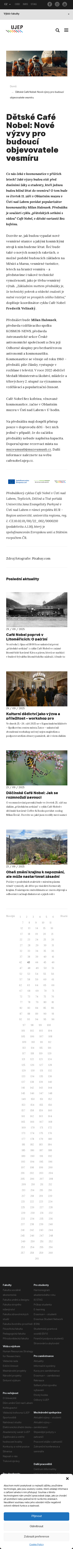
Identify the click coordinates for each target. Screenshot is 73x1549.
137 (23, 1082)
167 (41, 1121)
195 (41, 1161)
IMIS (25, 4)
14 (37, 928)
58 (29, 979)
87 (21, 1013)
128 (50, 1065)
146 (32, 1093)
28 (29, 945)
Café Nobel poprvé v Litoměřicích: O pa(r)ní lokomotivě (26, 639)
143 (41, 1087)
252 (51, 1241)
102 (32, 1030)
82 (21, 1008)
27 (21, 945)
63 (28, 985)
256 (51, 1247)
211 (41, 1184)
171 (41, 1127)
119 (40, 1053)
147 (41, 1093)
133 (23, 1076)
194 (32, 1161)
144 (50, 1087)
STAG (34, 4)
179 (41, 1139)
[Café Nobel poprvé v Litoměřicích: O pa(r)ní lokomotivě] (36, 609)
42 (20, 962)
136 (50, 1076)
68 (29, 990)
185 (23, 1150)
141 (23, 1087)
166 (32, 1121)
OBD (17, 4)
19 (36, 934)
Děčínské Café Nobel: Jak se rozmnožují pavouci (32, 795)
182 (32, 1144)
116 (49, 1047)
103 (41, 1030)
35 (44, 951)
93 (28, 1019)
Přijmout (36, 1516)
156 (50, 1104)
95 (44, 1019)
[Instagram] (57, 4)
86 (52, 1008)
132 (50, 1070)
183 (41, 1144)
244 (50, 1230)
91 (53, 1013)
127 (41, 1065)
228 (51, 1207)
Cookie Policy (36, 1544)
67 (20, 990)
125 (23, 1065)
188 (50, 1150)
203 (41, 1173)
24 (36, 939)
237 (23, 1224)
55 (44, 973)
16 (52, 928)
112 (49, 1042)
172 (50, 1127)
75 (44, 996)
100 (49, 1025)
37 (21, 956)
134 (32, 1076)
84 (36, 1008)
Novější (10, 916)
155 (41, 1104)
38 (29, 956)
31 (53, 945)
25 (44, 939)
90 (44, 1013)
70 (45, 990)
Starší (63, 916)
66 (52, 985)
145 (23, 1093)
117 (23, 1053)
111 (41, 1042)
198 (32, 1167)
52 (21, 973)
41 (53, 956)
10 (43, 922)
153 (23, 1104)
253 (23, 1247)
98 (32, 1025)
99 (40, 1025)
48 (29, 968)
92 (20, 1019)
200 (50, 1167)
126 (32, 1065)
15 (44, 928)
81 (53, 1002)
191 (41, 1156)
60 (44, 979)
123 (41, 1059)
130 (33, 1070)
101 (23, 1030)
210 (33, 1184)
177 (23, 1139)
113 (24, 1047)
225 (23, 1207)
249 (23, 1241)
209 (24, 1184)
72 (21, 996)
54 (36, 973)
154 (32, 1104)
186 (32, 1150)
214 (32, 1190)
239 (41, 1224)
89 (36, 1013)
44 (36, 962)
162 (32, 1116)
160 (50, 1110)
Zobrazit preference (36, 1537)
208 (51, 1178)
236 (51, 1218)
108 (50, 1036)
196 (50, 1161)
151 (41, 1099)
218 (32, 1196)
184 (50, 1144)
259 (41, 1252)
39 (36, 956)
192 (50, 1156)
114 (32, 1047)
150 (33, 1099)
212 (50, 1184)
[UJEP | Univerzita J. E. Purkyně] (14, 29)
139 (41, 1082)
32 (21, 951)
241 (23, 1230)
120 (49, 1053)
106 (32, 1036)
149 (24, 1099)
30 (45, 945)
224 (50, 1201)
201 (23, 1173)
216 (50, 1190)
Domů (13, 86)
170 (33, 1127)
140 (50, 1082)
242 (32, 1230)
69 (37, 990)
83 (29, 1008)
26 (52, 939)
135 (41, 1076)
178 (32, 1139)
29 (37, 945)
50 (45, 968)
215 (41, 1190)
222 (32, 1201)
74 (36, 996)
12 (22, 928)
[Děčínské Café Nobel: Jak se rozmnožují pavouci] (36, 767)
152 (50, 1099)
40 (44, 956)
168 (50, 1121)
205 (23, 1178)
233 (23, 1218)
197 (23, 1167)
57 (21, 979)
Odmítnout (36, 1526)
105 (23, 1036)
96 (52, 1019)
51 (53, 968)
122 (32, 1059)
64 (36, 985)
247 (41, 1235)
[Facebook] (49, 4)
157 (23, 1110)
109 (24, 1042)
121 (23, 1059)
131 (41, 1070)
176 (50, 1133)
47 (20, 968)
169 (24, 1127)
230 (33, 1213)
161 (23, 1116)
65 (44, 985)
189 (23, 1156)
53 (29, 973)
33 (29, 951)
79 (37, 1002)
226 (32, 1207)
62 (20, 985)
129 (24, 1070)
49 (37, 968)
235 (41, 1218)
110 (33, 1042)
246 (32, 1235)
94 (36, 1019)
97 (24, 1025)
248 (51, 1235)
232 (51, 1213)
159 (41, 1110)
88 (29, 1013)
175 (41, 1133)
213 (23, 1190)
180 (50, 1139)
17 (21, 934)
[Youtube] (64, 4)
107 (41, 1036)
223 (41, 1201)
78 (29, 1002)
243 (41, 1230)
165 (23, 1121)
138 (32, 1082)
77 (21, 1002)
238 (32, 1224)
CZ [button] (5, 4)
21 (52, 934)
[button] (67, 1478)
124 (50, 1059)
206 (32, 1178)
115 (41, 1047)
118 (32, 1053)
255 (41, 1247)
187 (41, 1150)
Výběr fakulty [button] (11, 14)
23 (29, 939)
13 (29, 928)
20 (44, 934)
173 (23, 1133)
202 (32, 1173)
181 (23, 1144)
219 (41, 1196)
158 (32, 1110)
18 (29, 934)
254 (32, 1247)
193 (23, 1161)
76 (52, 996)
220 (50, 1196)
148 (50, 1093)
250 (33, 1241)
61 (53, 979)
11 (50, 922)
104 (50, 1030)
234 (32, 1218)
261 (37, 1258)
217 (23, 1196)
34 (36, 951)
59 (36, 979)
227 (41, 1207)
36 (52, 951)
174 (32, 1133)
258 (32, 1252)
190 (32, 1156)
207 (41, 1178)
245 (23, 1235)
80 (45, 1002)
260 (50, 1252)
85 (44, 1008)
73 (29, 996)
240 (50, 1224)
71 (53, 990)
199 (41, 1167)
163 (41, 1116)
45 (44, 962)
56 (52, 973)
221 (23, 1201)
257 (23, 1252)
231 (41, 1213)
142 (32, 1087)
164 (50, 1116)
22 (21, 939)
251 (41, 1241)
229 (23, 1213)
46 (52, 962)
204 (50, 1173)
